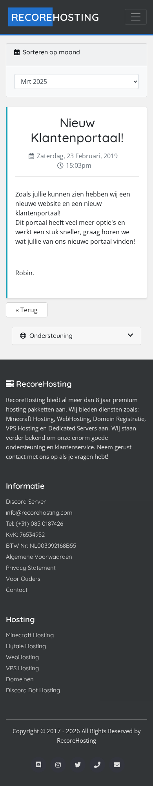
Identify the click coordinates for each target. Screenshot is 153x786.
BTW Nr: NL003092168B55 (41, 545)
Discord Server (26, 501)
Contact (16, 589)
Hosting (55, 17)
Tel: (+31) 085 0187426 (34, 523)
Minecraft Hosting (30, 635)
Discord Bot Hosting (33, 690)
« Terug (27, 310)
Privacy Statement (31, 567)
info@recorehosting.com (39, 512)
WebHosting (22, 657)
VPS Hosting (22, 668)
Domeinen (20, 679)
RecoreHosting (76, 740)
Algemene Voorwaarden (39, 556)
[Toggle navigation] (136, 17)
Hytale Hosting (26, 646)
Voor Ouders (23, 578)
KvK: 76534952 (25, 534)
